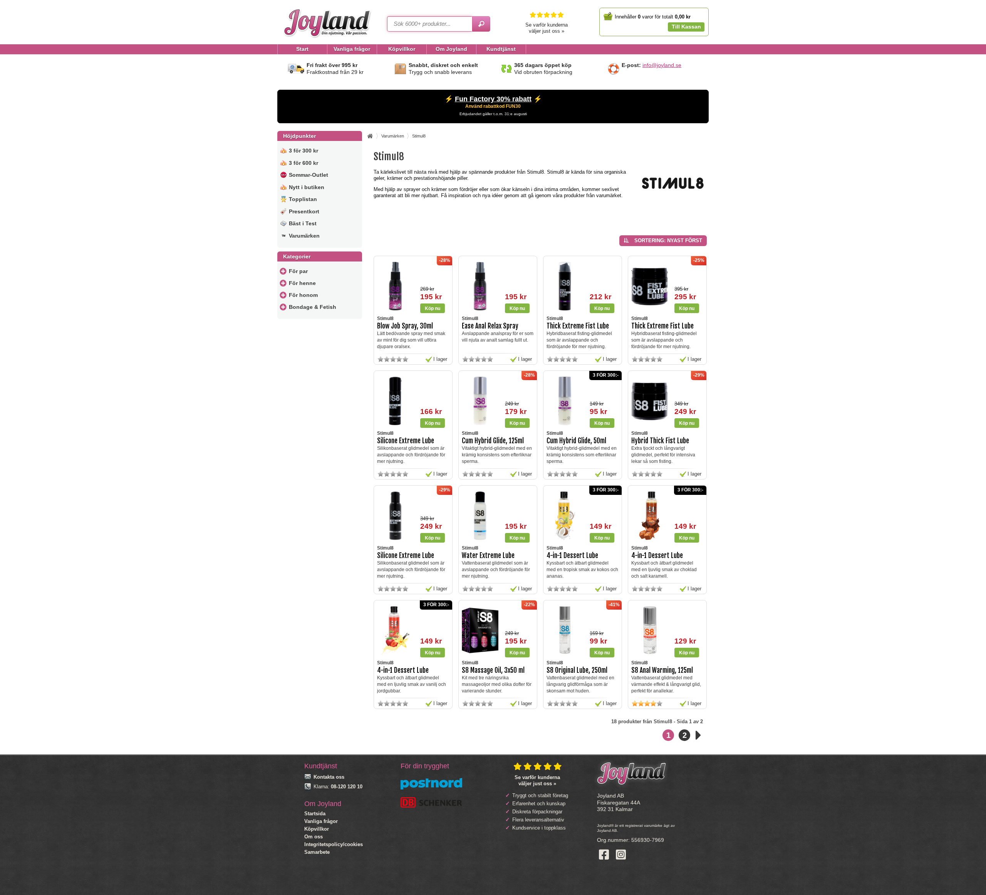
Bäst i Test (303, 223)
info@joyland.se (661, 65)
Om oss (313, 837)
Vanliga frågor (321, 821)
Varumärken (304, 236)
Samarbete (317, 852)
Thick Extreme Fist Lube (578, 326)
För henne (302, 283)
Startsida (314, 813)
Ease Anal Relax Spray (490, 326)
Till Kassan (686, 26)
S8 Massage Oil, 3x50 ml (493, 670)
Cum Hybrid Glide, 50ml (576, 440)
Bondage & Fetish (312, 307)
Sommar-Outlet (308, 175)
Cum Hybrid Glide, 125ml (493, 440)
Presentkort (304, 211)
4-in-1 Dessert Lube (572, 555)
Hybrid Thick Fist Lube (660, 440)
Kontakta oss (329, 777)
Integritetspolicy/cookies (333, 844)
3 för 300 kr (303, 150)
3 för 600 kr (303, 163)
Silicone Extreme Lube (405, 440)
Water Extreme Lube (488, 555)
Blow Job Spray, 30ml (405, 326)
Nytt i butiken (306, 187)
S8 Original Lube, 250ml (577, 670)
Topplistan (303, 199)
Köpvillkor (316, 829)
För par (298, 271)
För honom (303, 295)
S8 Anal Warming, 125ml (662, 670)
